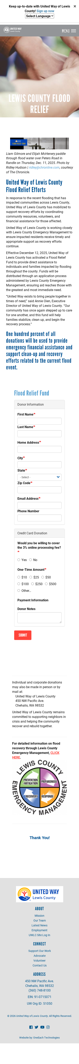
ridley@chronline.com (44, 167)
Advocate (40, 956)
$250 (39, 584)
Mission (39, 915)
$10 (24, 577)
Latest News (39, 925)
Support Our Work (39, 951)
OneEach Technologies (46, 1037)
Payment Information (32, 600)
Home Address (28, 442)
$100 (25, 584)
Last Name (25, 427)
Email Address (27, 498)
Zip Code (23, 483)
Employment (39, 930)
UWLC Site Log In (39, 935)
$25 (36, 577)
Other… (26, 590)
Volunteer (39, 960)
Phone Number (28, 511)
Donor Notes (26, 609)
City (20, 458)
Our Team (39, 920)
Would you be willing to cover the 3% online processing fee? (39, 545)
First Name (25, 414)
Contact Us (40, 965)
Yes (24, 560)
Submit (23, 635)
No (35, 560)
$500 (52, 584)
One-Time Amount (30, 569)
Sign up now (45, 11)
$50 (48, 577)
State (21, 470)
